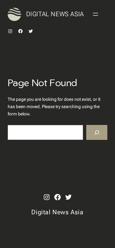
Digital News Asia (55, 14)
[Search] (96, 132)
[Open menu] (95, 14)
